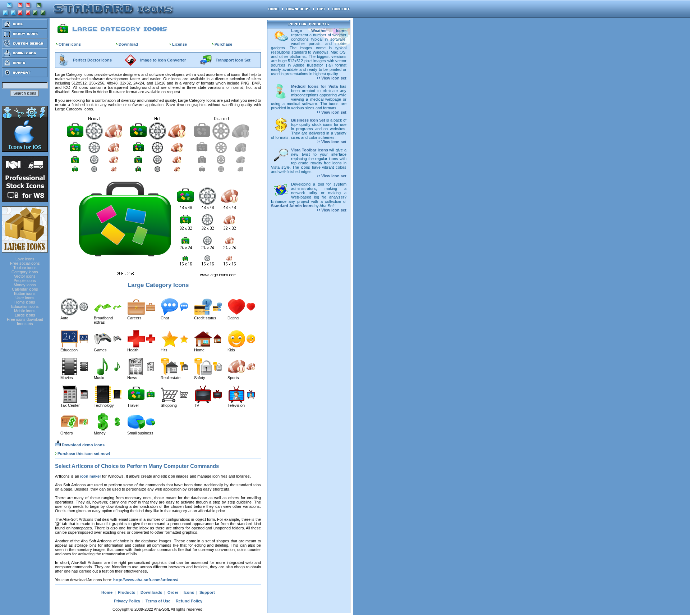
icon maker (90, 476)
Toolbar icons (25, 267)
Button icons (25, 293)
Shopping (169, 405)
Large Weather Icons (318, 30)
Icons (189, 592)
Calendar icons (25, 289)
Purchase (223, 44)
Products (126, 592)
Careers (134, 318)
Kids (231, 350)
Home (199, 350)
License (179, 44)
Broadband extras (103, 320)
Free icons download (25, 319)
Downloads (151, 592)
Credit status (205, 318)
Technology (104, 405)
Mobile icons (25, 311)
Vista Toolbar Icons (309, 150)
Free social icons (25, 263)
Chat (165, 318)
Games (100, 350)
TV (196, 405)
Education (69, 350)
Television (236, 405)
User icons (24, 298)
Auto (64, 318)
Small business (140, 433)
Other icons (70, 44)
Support (207, 592)
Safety (199, 377)
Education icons (25, 306)
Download (128, 44)
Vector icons (25, 276)
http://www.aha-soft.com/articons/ (145, 580)
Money (100, 433)
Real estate (170, 377)
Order (172, 592)
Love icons (24, 259)
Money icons (25, 285)
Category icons (25, 272)
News (132, 377)
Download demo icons (83, 445)
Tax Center (70, 405)
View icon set (333, 78)
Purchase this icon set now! (84, 453)
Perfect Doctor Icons (92, 60)
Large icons (25, 315)
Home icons (24, 302)
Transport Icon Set (233, 60)
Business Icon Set (308, 120)
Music (99, 377)
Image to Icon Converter (163, 60)
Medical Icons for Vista (314, 86)
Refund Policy (189, 601)
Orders (66, 433)
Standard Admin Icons (292, 206)
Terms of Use (158, 601)
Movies (66, 377)
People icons (25, 280)
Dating (233, 318)
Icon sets (25, 324)
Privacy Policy (127, 601)
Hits (164, 350)
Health (132, 350)
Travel (132, 405)
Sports (233, 377)
